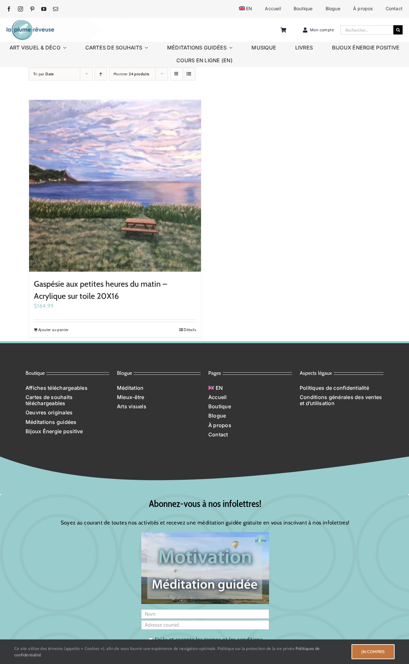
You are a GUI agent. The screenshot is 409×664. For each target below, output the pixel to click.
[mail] (55, 8)
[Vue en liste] (189, 74)
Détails (190, 329)
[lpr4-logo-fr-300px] (30, 22)
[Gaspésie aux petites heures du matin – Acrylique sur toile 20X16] (115, 186)
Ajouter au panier (53, 329)
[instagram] (20, 8)
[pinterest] (32, 8)
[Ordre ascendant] (101, 73)
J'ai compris (373, 651)
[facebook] (9, 8)
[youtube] (43, 8)
